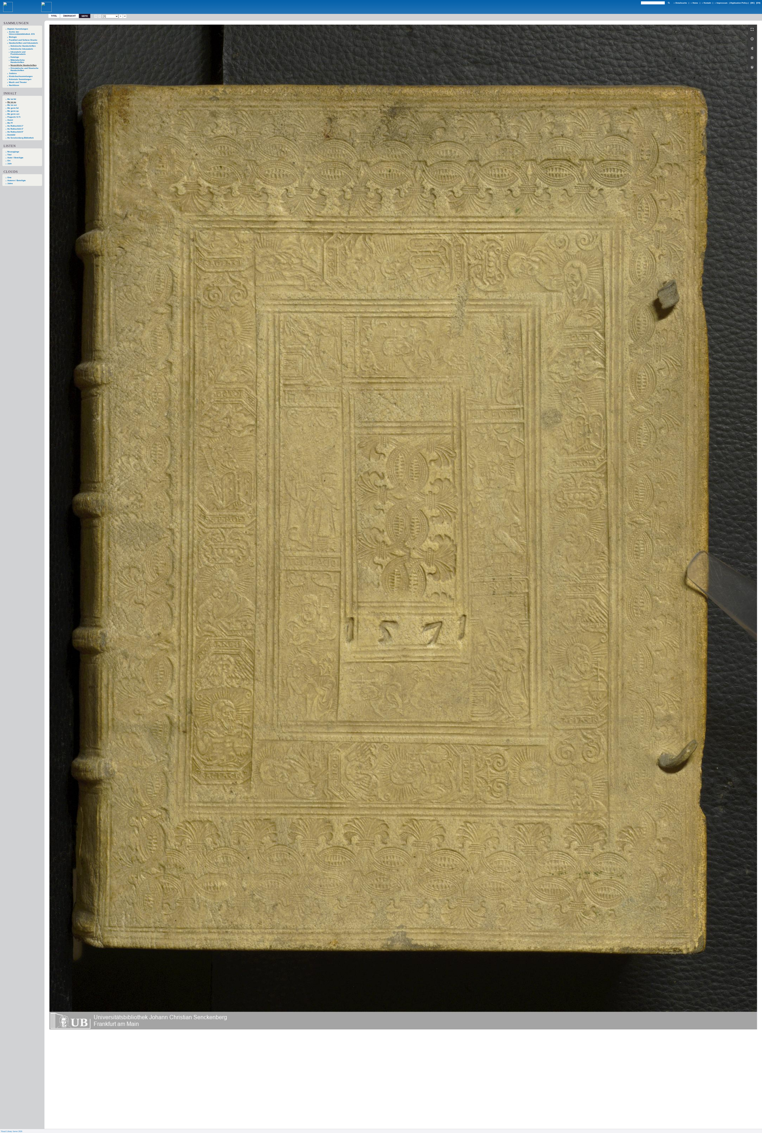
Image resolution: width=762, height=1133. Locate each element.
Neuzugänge (13, 152)
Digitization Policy (739, 3)
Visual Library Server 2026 (11, 1131)
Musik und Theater (18, 82)
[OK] (668, 3)
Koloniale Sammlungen (20, 79)
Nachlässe (14, 85)
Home (695, 3)
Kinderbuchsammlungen (21, 76)
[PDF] (752, 58)
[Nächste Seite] (121, 16)
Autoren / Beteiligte (16, 180)
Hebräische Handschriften (23, 46)
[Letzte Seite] (125, 16)
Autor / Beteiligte (15, 158)
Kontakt (707, 3)
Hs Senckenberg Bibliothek (20, 138)
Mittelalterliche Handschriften (18, 61)
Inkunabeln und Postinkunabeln (18, 53)
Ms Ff (10, 123)
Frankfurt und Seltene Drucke (23, 40)
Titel (54, 15)
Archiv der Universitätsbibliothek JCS (22, 33)
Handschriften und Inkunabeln (23, 43)
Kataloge (15, 57)
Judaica (13, 73)
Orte (9, 177)
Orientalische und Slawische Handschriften (24, 69)
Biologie (13, 37)
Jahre (10, 183)
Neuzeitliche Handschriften (24, 65)
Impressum (722, 3)
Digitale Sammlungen (17, 29)
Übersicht (69, 15)
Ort (8, 161)
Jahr (9, 163)
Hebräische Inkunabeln (22, 49)
